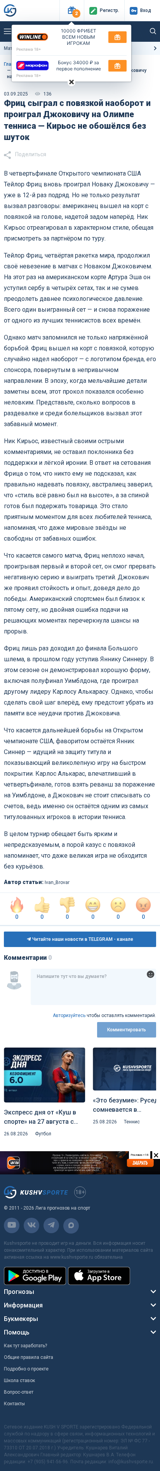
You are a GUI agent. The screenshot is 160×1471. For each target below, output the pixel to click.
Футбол (43, 1134)
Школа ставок (19, 1380)
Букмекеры (21, 1319)
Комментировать (126, 1029)
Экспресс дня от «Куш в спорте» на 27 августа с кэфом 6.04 (40, 1117)
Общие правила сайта (28, 1357)
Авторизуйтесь (69, 1015)
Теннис (132, 1122)
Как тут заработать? (25, 1345)
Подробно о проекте (26, 1369)
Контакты (14, 1403)
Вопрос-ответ (18, 1392)
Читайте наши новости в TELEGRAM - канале (82, 939)
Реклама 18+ (28, 49)
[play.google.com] (35, 1276)
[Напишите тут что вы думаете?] (93, 987)
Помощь (17, 1332)
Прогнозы (19, 1291)
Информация (23, 1305)
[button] (71, 10)
